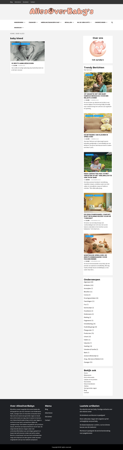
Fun (85, 305)
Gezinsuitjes (88, 308)
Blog (11, 2)
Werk (85, 353)
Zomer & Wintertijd (90, 356)
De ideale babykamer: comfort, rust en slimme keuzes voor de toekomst (97, 216)
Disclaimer (26, 2)
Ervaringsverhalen (90, 298)
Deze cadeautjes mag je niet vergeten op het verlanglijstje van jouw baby (98, 175)
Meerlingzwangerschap (50, 22)
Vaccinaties (87, 382)
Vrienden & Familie (90, 349)
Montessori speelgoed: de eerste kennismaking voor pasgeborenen (95, 257)
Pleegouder (88, 330)
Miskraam (18, 27)
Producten (25, 44)
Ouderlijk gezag (89, 327)
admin (88, 179)
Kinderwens (18, 22)
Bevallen (68, 22)
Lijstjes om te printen (90, 379)
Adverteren (18, 2)
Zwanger (32, 22)
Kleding (86, 317)
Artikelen (89, 115)
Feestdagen (88, 301)
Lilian (15, 65)
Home (86, 373)
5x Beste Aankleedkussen (23, 63)
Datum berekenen (89, 384)
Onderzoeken (100, 22)
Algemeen (16, 44)
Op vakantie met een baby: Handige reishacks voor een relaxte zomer (96, 96)
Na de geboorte (83, 22)
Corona (86, 295)
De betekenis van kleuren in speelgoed (92, 415)
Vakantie (89, 75)
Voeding (86, 346)
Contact (33, 2)
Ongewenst (87, 320)
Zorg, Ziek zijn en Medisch (92, 359)
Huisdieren (87, 311)
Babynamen (87, 375)
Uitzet (86, 337)
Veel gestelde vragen (90, 388)
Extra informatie (89, 377)
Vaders (86, 340)
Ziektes (86, 386)
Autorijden (87, 288)
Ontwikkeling (88, 324)
